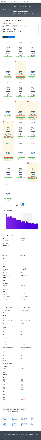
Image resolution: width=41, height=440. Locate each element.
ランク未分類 (12, 28)
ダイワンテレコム (20, 32)
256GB (11, 29)
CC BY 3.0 (33, 436)
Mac (27, 1)
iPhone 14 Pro (14, 420)
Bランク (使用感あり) (18, 26)
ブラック (8, 31)
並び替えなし (5, 37)
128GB (7, 29)
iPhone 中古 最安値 (6, 416)
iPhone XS (32, 418)
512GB (15, 29)
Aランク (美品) (25, 26)
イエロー (20, 31)
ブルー (12, 31)
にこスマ (25, 32)
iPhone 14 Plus (14, 419)
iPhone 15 (4, 423)
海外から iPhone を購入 (30, 13)
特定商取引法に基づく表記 (16, 434)
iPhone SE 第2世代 (24, 424)
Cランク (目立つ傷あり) (10, 26)
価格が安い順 (11, 37)
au (16, 25)
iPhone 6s (32, 423)
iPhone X (32, 419)
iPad (11, 1)
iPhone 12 (23, 419)
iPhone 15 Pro (20, 11)
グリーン (16, 31)
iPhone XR (32, 417)
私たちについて (4, 434)
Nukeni (3, 1)
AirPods (23, 1)
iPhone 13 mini (14, 425)
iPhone (8, 1)
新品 (8, 28)
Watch (19, 1)
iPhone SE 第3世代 (15, 423)
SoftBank (19, 25)
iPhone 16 (4, 418)
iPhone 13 (13, 424)
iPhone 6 (32, 424)
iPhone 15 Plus (15, 11)
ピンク (24, 31)
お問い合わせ (31, 434)
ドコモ (13, 25)
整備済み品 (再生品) (32, 26)
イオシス (14, 32)
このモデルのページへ (24, 240)
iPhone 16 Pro (4, 420)
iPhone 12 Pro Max (24, 423)
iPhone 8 (32, 420)
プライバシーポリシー (24, 434)
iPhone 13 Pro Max (24, 418)
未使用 (5, 28)
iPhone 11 (23, 425)
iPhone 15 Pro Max (25, 11)
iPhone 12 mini (23, 420)
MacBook (15, 1)
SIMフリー (9, 25)
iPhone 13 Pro (23, 417)
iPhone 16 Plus (4, 419)
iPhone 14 (13, 418)
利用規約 (9, 434)
